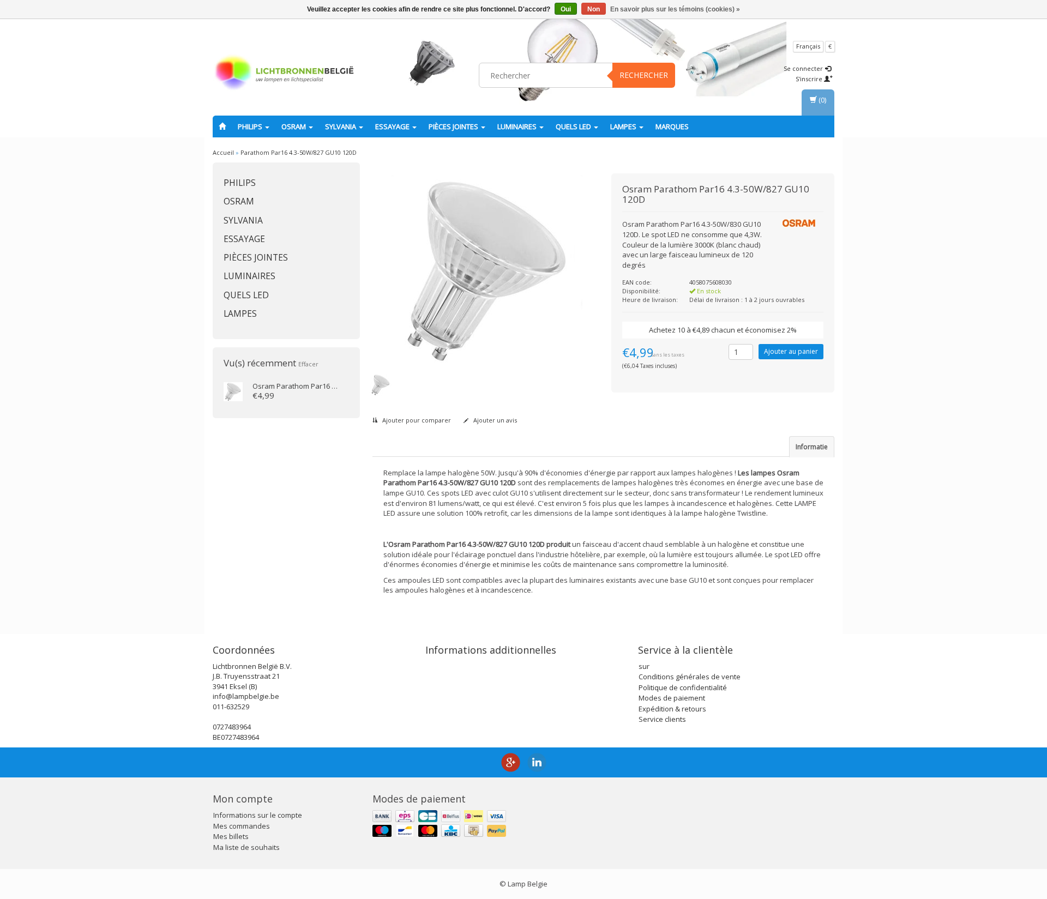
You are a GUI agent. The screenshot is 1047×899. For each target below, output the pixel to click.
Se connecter (804, 68)
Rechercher (643, 75)
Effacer (308, 364)
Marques (672, 126)
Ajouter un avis (494, 420)
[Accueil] (222, 126)
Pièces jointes (454, 126)
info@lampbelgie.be (246, 696)
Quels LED (574, 126)
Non (593, 9)
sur (644, 666)
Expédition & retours (672, 709)
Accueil (223, 152)
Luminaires (517, 126)
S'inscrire (810, 79)
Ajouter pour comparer (416, 420)
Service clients (662, 719)
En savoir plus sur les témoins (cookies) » (675, 9)
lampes (624, 126)
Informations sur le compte (257, 815)
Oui (566, 9)
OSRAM (294, 126)
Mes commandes (241, 826)
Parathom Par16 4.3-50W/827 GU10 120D (298, 152)
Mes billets (231, 836)
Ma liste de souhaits (246, 847)
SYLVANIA (341, 126)
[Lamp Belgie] (284, 73)
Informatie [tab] (812, 446)
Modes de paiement (672, 698)
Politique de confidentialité (683, 687)
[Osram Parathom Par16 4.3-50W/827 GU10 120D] (233, 391)
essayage (393, 126)
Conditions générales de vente (690, 676)
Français (808, 46)
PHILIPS (251, 126)
